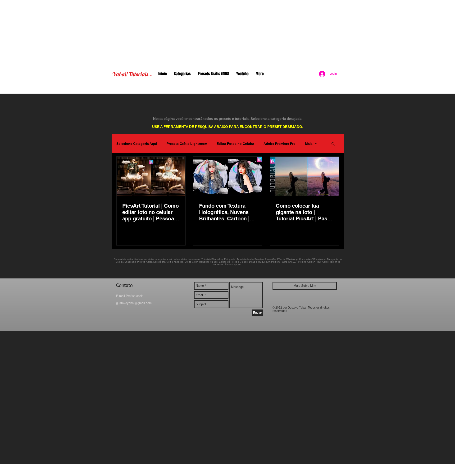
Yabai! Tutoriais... (133, 74)
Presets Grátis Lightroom (187, 144)
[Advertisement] (227, 33)
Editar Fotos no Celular (235, 144)
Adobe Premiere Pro (280, 144)
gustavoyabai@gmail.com (134, 303)
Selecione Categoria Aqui (136, 144)
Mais (309, 144)
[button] (333, 144)
